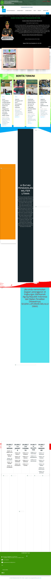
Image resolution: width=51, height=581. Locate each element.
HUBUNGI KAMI (45, 10)
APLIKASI (39, 10)
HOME (4, 10)
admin (30, 113)
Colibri (40, 578)
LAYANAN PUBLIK (20, 10)
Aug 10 (33, 113)
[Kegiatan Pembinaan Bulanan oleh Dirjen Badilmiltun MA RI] (44, 87)
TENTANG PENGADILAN (10, 10)
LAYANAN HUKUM (28, 10)
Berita (3, 96)
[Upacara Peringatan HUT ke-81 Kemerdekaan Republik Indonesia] (19, 87)
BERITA (35, 10)
